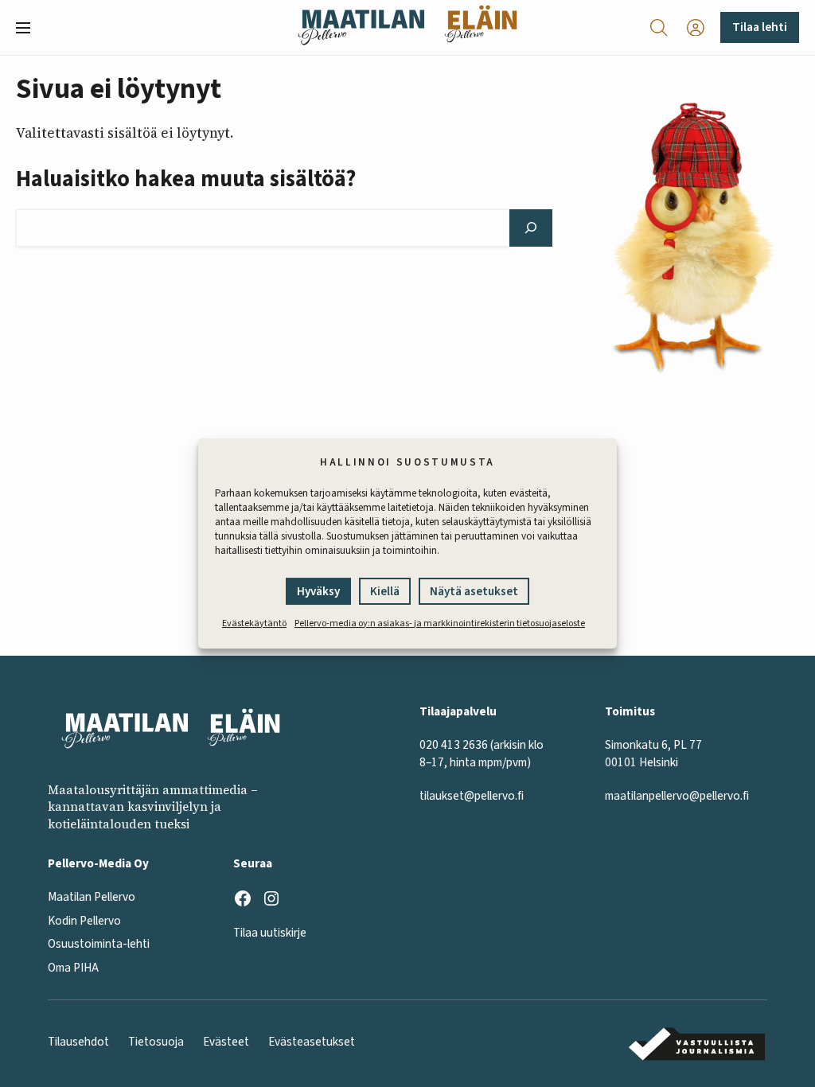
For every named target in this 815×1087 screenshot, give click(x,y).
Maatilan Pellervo (91, 897)
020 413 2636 (453, 745)
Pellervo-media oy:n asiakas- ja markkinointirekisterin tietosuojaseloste (439, 623)
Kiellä (385, 591)
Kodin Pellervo (84, 920)
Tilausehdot (78, 1041)
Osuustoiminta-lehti (99, 944)
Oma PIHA (73, 967)
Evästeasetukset (311, 1041)
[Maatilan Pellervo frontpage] (361, 27)
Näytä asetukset (474, 591)
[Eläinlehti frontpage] (480, 27)
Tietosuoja (156, 1041)
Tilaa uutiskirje (269, 932)
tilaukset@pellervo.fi (471, 796)
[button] (29, 28)
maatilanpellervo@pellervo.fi (677, 796)
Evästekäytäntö (254, 623)
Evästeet (226, 1041)
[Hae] (531, 228)
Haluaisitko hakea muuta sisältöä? (186, 179)
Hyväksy (318, 591)
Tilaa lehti (759, 27)
